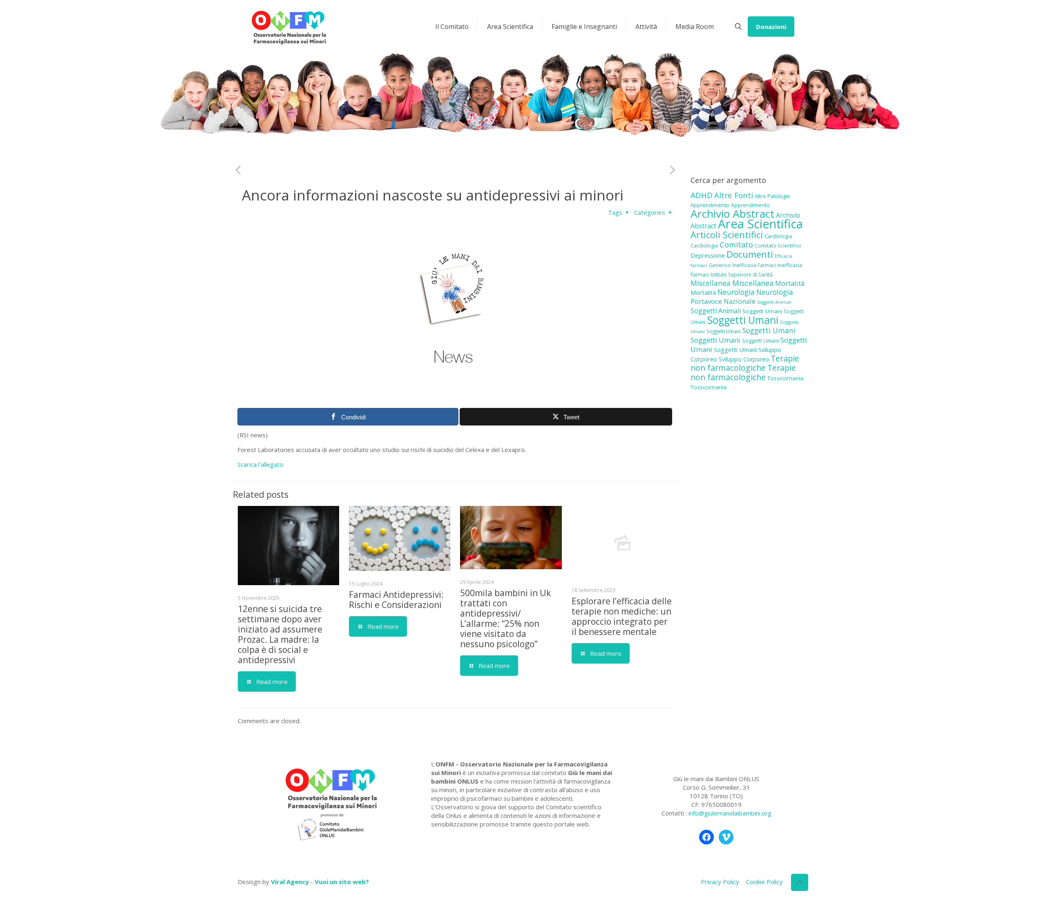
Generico (720, 265)
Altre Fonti (733, 195)
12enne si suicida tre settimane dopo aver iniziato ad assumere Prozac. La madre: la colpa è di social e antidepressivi (280, 634)
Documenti (749, 254)
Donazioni (771, 26)
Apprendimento (710, 205)
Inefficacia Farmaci (754, 265)
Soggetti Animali (774, 302)
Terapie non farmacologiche (745, 363)
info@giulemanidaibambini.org (729, 813)
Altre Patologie (772, 196)
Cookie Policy (764, 882)
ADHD (702, 195)
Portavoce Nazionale (723, 301)
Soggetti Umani (762, 311)
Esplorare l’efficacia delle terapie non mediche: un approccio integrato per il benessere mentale (622, 616)
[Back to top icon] (799, 882)
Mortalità (790, 283)
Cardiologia (778, 236)
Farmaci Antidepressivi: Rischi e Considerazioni (396, 599)
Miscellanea (711, 283)
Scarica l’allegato (260, 464)
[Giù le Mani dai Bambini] (288, 26)
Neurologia (736, 292)
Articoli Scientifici (727, 235)
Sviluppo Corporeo (744, 359)
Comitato (736, 244)
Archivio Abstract (732, 213)
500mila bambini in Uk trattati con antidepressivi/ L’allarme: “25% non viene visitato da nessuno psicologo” (505, 618)
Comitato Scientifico (778, 245)
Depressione (708, 255)
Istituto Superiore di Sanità (742, 274)
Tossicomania (785, 378)
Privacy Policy (720, 882)
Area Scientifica (760, 224)
